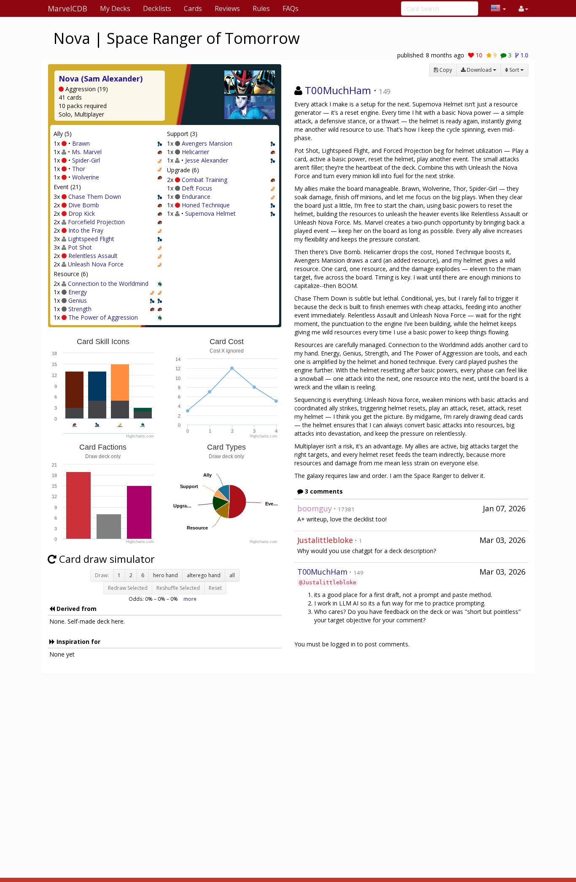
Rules (261, 8)
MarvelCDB (67, 8)
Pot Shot (80, 247)
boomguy (314, 508)
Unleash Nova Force (96, 264)
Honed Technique (206, 205)
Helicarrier (195, 152)
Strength (80, 309)
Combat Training (204, 180)
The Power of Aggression (103, 317)
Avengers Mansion (207, 143)
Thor (78, 169)
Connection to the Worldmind (108, 284)
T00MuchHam (338, 90)
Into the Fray (85, 230)
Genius (77, 300)
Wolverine (85, 177)
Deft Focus (197, 188)
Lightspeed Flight (91, 239)
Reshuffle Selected (178, 588)
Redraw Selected (128, 588)
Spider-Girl (86, 160)
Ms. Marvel (87, 152)
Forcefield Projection (96, 222)
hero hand (165, 575)
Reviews (227, 8)
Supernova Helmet (210, 213)
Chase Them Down (94, 197)
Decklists (157, 8)
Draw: (102, 575)
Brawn (81, 143)
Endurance (196, 197)
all (232, 575)
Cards (193, 8)
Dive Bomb (83, 205)
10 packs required (83, 106)
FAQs (291, 8)
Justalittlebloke (325, 540)
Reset (215, 588)
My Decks (115, 8)
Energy (77, 292)
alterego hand (204, 575)
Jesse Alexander (206, 160)
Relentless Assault (93, 256)
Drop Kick (81, 213)
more (189, 598)
